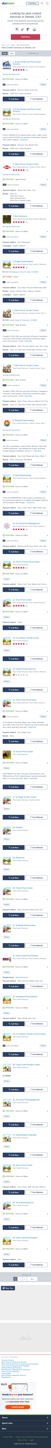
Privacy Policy (8, 1437)
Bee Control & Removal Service (14, 1362)
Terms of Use (22, 1440)
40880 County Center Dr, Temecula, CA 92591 (20, 320)
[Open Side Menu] (47, 3)
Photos (43, 84)
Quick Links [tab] (7, 1423)
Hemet (13, 45)
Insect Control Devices (37, 67)
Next (32, 1279)
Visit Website (37, 99)
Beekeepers (6, 1377)
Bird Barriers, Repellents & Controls (16, 1370)
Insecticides (6, 1373)
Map (12, 53)
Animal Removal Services (12, 1368)
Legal (31, 1440)
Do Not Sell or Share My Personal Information (32, 1437)
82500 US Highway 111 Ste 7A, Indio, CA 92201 (21, 272)
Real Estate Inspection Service (14, 1375)
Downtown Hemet (22, 977)
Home (3, 45)
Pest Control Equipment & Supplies (15, 1366)
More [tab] (4, 1429)
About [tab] (4, 1418)
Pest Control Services (20, 67)
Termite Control (34, 167)
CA (8, 45)
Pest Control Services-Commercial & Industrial (20, 1364)
